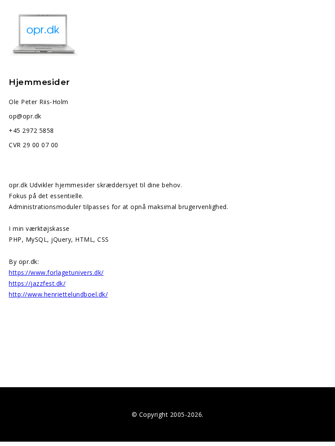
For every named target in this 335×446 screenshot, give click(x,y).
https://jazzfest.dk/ (37, 283)
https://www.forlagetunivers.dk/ (56, 272)
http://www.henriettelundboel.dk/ (58, 294)
